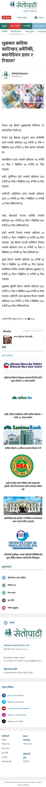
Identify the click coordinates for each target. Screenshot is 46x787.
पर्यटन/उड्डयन (29, 31)
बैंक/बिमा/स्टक (16, 31)
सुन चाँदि (5, 753)
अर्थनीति (4, 31)
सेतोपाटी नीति (7, 761)
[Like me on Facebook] (7, 78)
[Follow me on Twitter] (9, 76)
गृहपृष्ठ (4, 739)
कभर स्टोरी (15, 26)
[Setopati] (23, 633)
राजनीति (26, 26)
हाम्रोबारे (4, 757)
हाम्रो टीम (26, 761)
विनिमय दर (6, 744)
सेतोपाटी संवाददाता (20, 74)
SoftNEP (26, 785)
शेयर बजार (5, 748)
